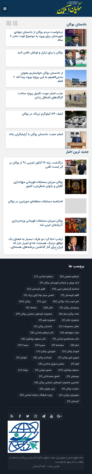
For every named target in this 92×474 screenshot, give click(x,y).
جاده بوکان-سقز (69, 314)
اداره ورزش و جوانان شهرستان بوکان (59, 283)
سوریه (40, 345)
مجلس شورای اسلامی (51, 364)
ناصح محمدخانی (49, 376)
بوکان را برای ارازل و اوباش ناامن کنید (40, 52)
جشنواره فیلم (47, 320)
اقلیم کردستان (36, 289)
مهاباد (23, 370)
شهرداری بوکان (45, 351)
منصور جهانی (43, 370)
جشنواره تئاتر (70, 320)
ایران (41, 301)
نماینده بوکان (70, 389)
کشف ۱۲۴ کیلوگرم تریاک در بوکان (42, 113)
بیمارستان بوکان (69, 308)
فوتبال (21, 358)
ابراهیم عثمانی (43, 276)
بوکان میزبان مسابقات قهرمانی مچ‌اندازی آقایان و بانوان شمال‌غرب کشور (38, 184)
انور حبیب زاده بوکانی (66, 301)
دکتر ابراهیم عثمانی (41, 333)
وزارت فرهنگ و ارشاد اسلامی (36, 395)
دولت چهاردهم (69, 333)
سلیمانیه (58, 345)
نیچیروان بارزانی (69, 395)
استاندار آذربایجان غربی (65, 289)
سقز (75, 345)
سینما (23, 345)
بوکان (24, 301)
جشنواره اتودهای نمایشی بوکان (34, 314)
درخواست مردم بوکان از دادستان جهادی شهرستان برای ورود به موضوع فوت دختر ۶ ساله (36, 36)
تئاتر (48, 308)
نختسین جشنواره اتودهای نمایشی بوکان (56, 382)
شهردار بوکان (70, 351)
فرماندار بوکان (42, 358)
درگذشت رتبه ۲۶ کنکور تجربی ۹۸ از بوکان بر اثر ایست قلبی (36, 164)
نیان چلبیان (47, 389)
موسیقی (73, 376)
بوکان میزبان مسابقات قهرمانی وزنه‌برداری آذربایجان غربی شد (37, 222)
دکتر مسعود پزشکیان (33, 339)
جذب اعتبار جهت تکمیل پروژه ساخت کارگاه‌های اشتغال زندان (40, 95)
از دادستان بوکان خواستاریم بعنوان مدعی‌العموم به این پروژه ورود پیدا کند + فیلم (38, 77)
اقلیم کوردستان (70, 295)
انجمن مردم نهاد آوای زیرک (39, 295)
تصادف (31, 308)
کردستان (73, 401)
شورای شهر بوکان (68, 358)
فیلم (75, 364)
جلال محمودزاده (69, 326)
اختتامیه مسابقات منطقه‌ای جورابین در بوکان (35, 201)
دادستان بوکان (43, 326)
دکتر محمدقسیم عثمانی (66, 339)
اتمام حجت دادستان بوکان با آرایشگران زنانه (36, 134)
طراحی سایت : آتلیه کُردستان (46, 466)
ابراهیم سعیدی (69, 276)
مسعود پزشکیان (68, 370)
